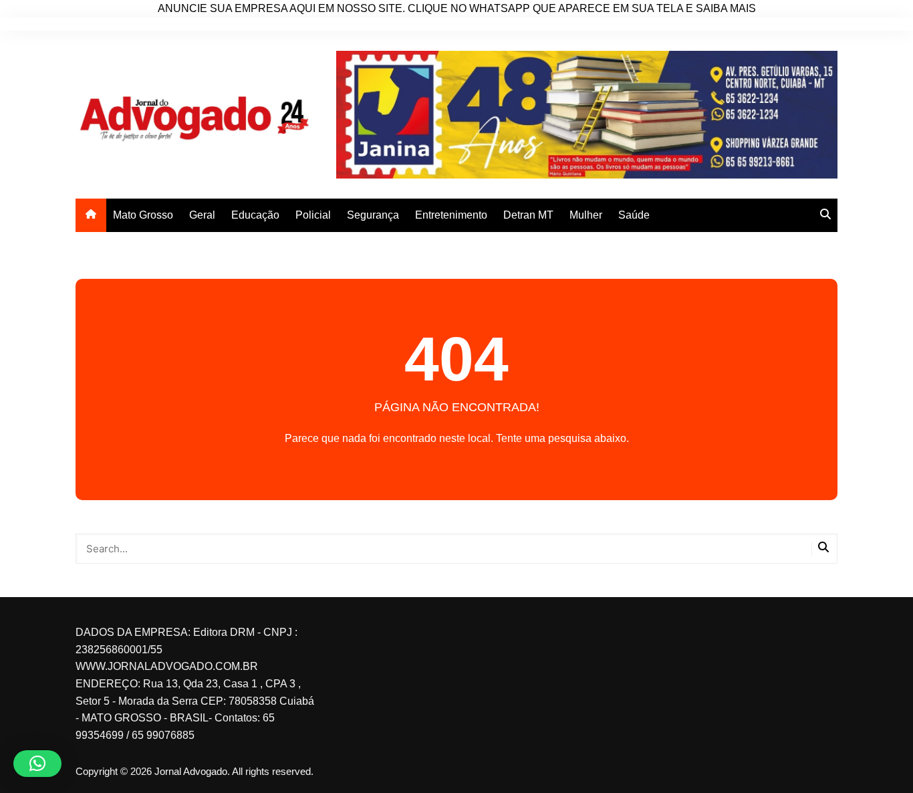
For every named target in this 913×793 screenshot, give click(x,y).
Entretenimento (451, 215)
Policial (313, 215)
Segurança (373, 215)
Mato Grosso (143, 215)
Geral (202, 215)
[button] (37, 763)
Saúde (634, 215)
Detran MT (528, 215)
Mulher (585, 215)
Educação (255, 215)
